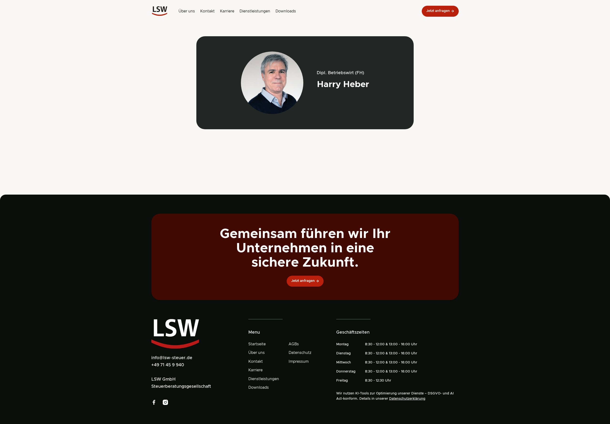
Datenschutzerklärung (407, 398)
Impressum (299, 361)
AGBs (294, 344)
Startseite (257, 344)
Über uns (186, 11)
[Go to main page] (159, 11)
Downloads (285, 11)
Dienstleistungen (254, 11)
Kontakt (207, 11)
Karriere (227, 11)
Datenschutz (300, 353)
